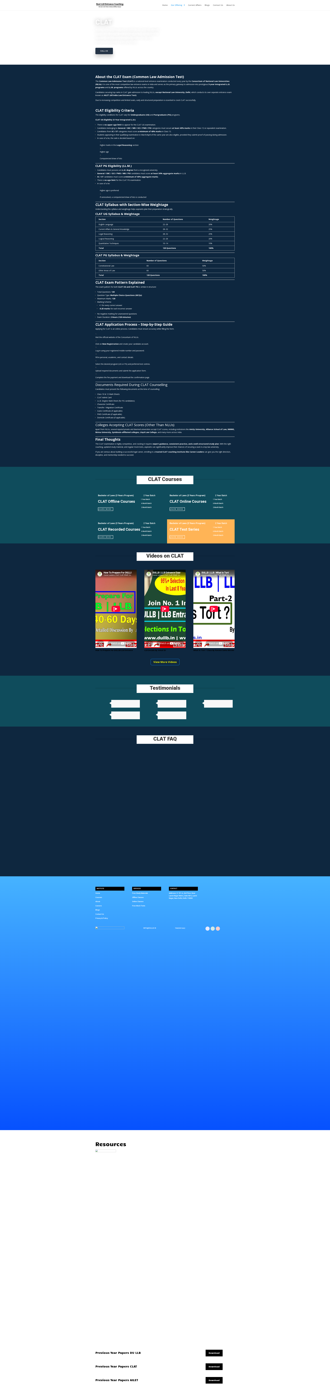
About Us (230, 5)
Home (165, 5)
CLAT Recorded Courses (119, 529)
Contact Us (218, 5)
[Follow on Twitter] (213, 929)
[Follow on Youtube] (218, 929)
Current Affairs (194, 5)
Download (214, 1353)
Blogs (207, 5)
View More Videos (165, 662)
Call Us (104, 51)
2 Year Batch (126, 495)
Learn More (105, 509)
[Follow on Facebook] (207, 929)
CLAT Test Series (184, 529)
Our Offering (176, 5)
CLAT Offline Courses (116, 501)
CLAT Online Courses (188, 501)
